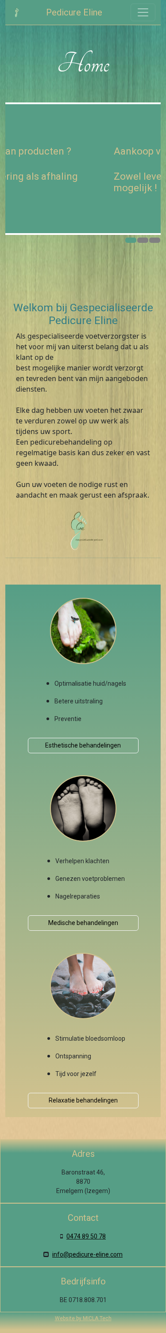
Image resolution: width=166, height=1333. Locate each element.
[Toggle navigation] (143, 12)
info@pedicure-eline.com (87, 1254)
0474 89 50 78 (86, 1236)
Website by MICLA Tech (83, 1318)
